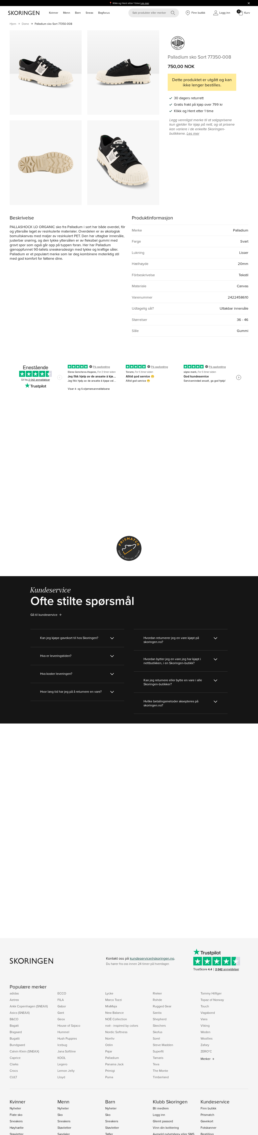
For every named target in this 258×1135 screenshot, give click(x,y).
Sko (60, 1115)
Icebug (62, 1045)
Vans (204, 1019)
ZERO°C (206, 1051)
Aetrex (14, 1000)
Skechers (159, 1025)
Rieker (157, 993)
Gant (60, 1013)
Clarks (14, 1064)
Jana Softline (66, 1051)
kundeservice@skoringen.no (152, 958)
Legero (62, 1064)
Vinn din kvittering (166, 1128)
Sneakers (16, 1121)
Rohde (157, 1000)
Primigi (110, 1071)
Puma (109, 1077)
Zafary (205, 1045)
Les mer (144, 3)
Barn (78, 13)
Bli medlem (161, 1108)
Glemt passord (163, 1121)
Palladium (112, 1058)
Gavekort (207, 1121)
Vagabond (208, 1013)
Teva (156, 1064)
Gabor (61, 1006)
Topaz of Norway (212, 1000)
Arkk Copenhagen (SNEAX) (29, 1006)
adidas (14, 993)
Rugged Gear (162, 1006)
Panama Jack (114, 1064)
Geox (61, 1019)
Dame (25, 24)
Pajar (108, 1051)
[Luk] (249, 3)
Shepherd (159, 1019)
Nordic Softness (116, 1032)
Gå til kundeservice (43, 614)
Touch (205, 1006)
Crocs (14, 1071)
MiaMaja (111, 1006)
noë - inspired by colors (121, 1025)
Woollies (206, 1038)
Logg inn (159, 1115)
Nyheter (15, 1108)
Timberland (161, 1077)
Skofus (157, 1032)
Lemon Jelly (66, 1071)
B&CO (14, 1019)
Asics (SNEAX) (20, 1013)
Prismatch (207, 1115)
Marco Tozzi (113, 1000)
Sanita (157, 1013)
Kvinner (53, 13)
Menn (66, 13)
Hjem (13, 24)
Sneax (89, 13)
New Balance (114, 1013)
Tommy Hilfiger (211, 993)
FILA (60, 1000)
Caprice (15, 1058)
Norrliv (109, 1038)
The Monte (160, 1071)
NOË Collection (116, 1019)
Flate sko (16, 1115)
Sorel (156, 1038)
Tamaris (158, 1058)
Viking (205, 1025)
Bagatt (14, 1025)
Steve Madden (163, 1045)
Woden (205, 1032)
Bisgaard (16, 1032)
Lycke (109, 993)
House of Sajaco (68, 1025)
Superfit (158, 1051)
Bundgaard (17, 1045)
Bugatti (15, 1038)
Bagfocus (104, 13)
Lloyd (61, 1077)
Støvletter (64, 1128)
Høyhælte (17, 1128)
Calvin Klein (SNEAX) (24, 1051)
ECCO (61, 993)
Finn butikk (208, 1108)
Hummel (63, 1032)
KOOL (61, 1058)
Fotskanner (208, 1128)
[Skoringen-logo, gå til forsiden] (23, 13)
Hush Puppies (67, 1038)
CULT (13, 1077)
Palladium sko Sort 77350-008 (53, 24)
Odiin (109, 1045)
